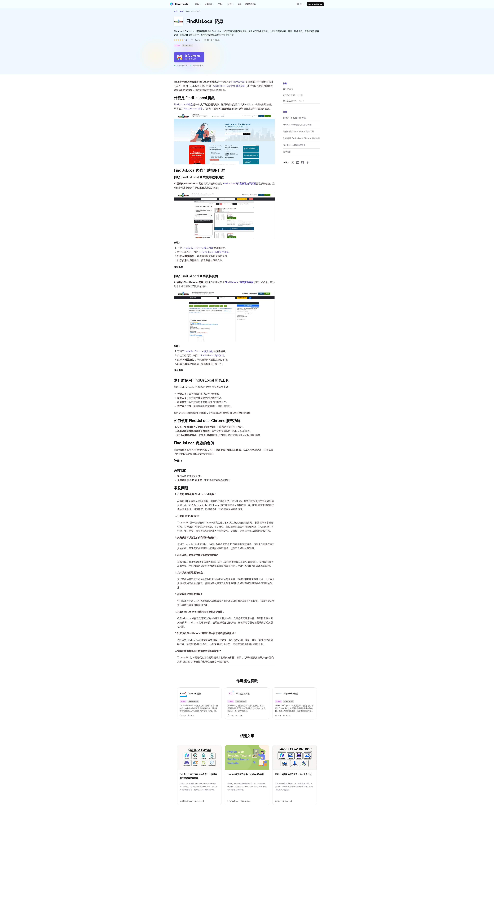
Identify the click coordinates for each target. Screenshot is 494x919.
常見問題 (181, 488)
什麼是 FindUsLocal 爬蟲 (194, 97)
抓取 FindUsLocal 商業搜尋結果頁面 (199, 177)
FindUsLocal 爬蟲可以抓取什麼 (199, 170)
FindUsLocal (238, 81)
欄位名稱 (178, 266)
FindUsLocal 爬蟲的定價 (194, 443)
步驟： (177, 242)
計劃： (178, 461)
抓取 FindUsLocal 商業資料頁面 (196, 276)
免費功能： (181, 470)
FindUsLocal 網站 (193, 108)
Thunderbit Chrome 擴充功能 (197, 247)
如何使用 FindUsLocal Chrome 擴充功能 (207, 420)
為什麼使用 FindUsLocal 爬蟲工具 (201, 380)
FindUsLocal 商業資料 (212, 355)
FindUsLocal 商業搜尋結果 (214, 252)
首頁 (176, 11)
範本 (182, 11)
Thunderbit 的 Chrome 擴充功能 (228, 85)
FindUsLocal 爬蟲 (183, 104)
